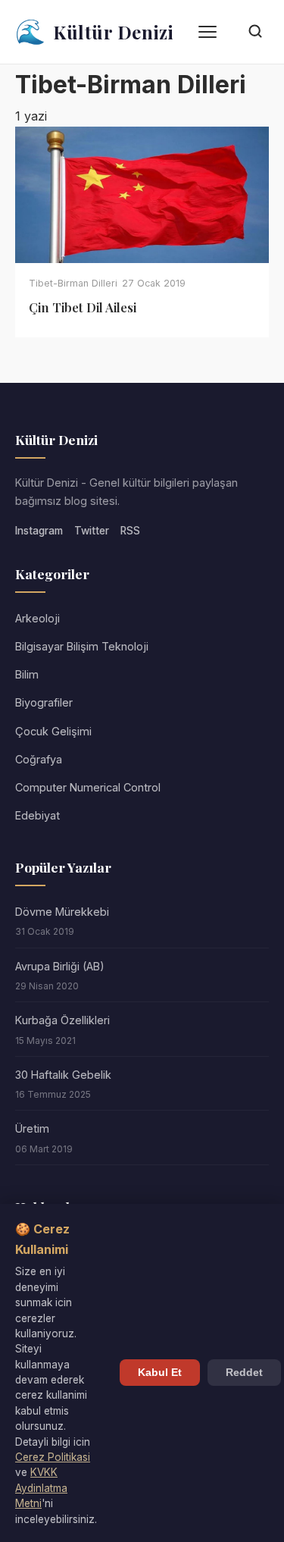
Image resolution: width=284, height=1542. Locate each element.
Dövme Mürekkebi (62, 911)
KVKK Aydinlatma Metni (41, 1487)
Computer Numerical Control (88, 787)
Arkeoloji (37, 618)
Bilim (27, 674)
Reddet (244, 1372)
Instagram (39, 531)
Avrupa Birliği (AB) (60, 966)
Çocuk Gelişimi (53, 731)
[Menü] (207, 32)
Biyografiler (44, 702)
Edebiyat (37, 815)
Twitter (91, 531)
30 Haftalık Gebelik (63, 1074)
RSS (130, 531)
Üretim (32, 1128)
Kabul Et (160, 1372)
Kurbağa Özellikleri (62, 1020)
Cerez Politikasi (52, 1457)
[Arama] (255, 32)
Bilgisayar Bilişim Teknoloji (81, 646)
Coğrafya (38, 759)
